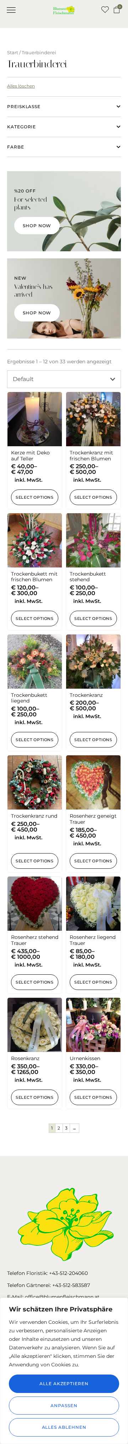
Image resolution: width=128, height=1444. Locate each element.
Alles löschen (21, 86)
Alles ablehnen (64, 1427)
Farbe (15, 147)
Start (12, 52)
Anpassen (63, 1405)
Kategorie (21, 126)
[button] (11, 10)
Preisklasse (24, 106)
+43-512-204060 (68, 1273)
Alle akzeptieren (64, 1383)
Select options (35, 497)
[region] (64, 1371)
